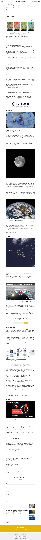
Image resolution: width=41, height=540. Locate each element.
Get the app (24, 536)
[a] (20, 120)
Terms (23, 534)
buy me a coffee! (26, 106)
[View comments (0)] (9, 12)
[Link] (4, 16)
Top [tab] (6, 501)
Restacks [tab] (11, 491)
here (33, 469)
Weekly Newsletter (9, 4)
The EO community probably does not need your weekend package (16, 516)
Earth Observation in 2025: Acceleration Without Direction (17, 510)
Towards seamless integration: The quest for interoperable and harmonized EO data (17, 505)
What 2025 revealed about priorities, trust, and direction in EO (14, 511)
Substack (16, 538)
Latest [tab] (9, 501)
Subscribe (34, 1)
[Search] (29, 1)
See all (8, 522)
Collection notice (26, 534)
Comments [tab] (7, 491)
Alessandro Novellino (23, 420)
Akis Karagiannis (10, 9)
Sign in (38, 1)
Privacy (20, 534)
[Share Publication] (31, 1)
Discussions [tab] (12, 501)
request (23, 467)
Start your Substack (18, 536)
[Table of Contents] (0, 270)
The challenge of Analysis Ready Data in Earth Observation (17, 504)
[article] (20, 506)
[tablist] (9, 492)
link (27, 36)
